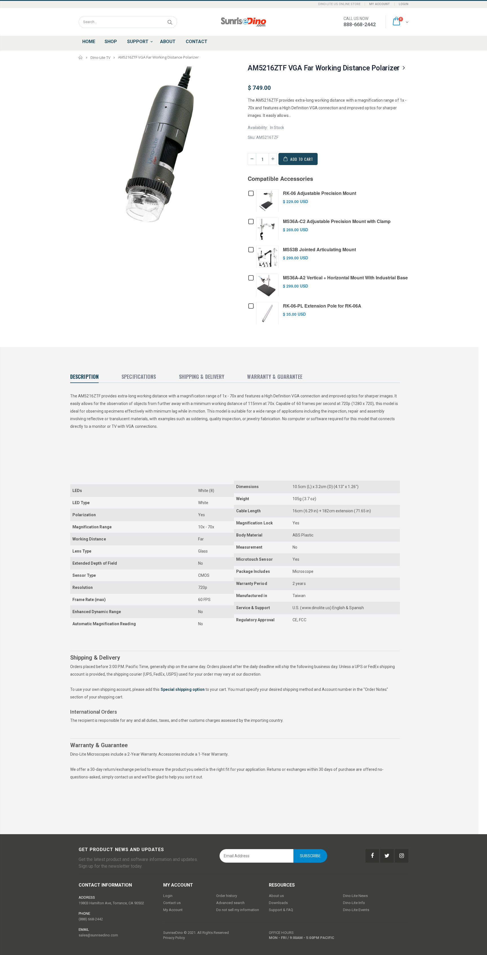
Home (81, 57)
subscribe (310, 856)
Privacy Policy (174, 938)
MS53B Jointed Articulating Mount (319, 249)
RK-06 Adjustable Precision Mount (319, 193)
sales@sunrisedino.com (98, 935)
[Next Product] (404, 67)
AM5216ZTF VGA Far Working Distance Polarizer (324, 68)
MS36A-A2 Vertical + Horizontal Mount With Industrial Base (345, 277)
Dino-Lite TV (100, 57)
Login (403, 4)
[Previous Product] (398, 67)
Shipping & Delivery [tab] (202, 376)
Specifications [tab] (138, 376)
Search (169, 22)
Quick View (269, 200)
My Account (379, 4)
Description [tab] (84, 376)
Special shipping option (183, 689)
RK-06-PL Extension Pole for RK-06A (322, 305)
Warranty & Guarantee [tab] (274, 376)
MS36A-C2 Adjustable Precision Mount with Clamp (337, 221)
